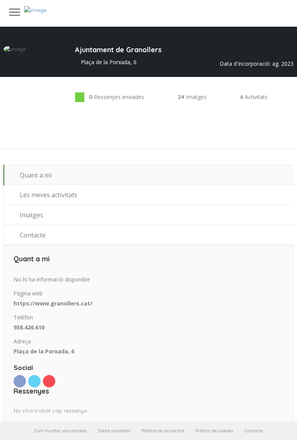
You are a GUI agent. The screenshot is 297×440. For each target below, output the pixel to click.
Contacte (32, 235)
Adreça (22, 341)
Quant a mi (34, 175)
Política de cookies (214, 430)
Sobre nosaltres (114, 430)
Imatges (30, 215)
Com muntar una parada (60, 430)
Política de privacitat (163, 430)
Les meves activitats (47, 195)
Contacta (253, 430)
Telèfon (23, 317)
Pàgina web (28, 293)
